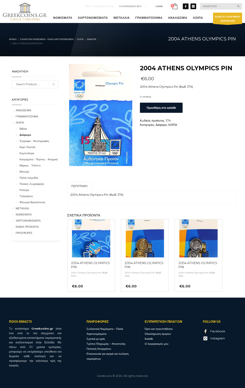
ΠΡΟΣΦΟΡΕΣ (24, 233)
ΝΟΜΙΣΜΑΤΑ (24, 214)
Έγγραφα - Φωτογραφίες (34, 141)
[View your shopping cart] (174, 6)
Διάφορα (161, 125)
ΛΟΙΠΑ (172, 125)
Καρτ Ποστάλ (27, 147)
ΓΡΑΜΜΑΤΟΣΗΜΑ (27, 116)
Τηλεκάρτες (26, 196)
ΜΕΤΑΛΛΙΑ (22, 208)
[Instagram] (193, 6)
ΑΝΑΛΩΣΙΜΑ (23, 110)
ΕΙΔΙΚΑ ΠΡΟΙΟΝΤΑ (27, 226)
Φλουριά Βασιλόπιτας (32, 202)
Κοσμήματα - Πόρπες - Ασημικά (39, 159)
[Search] (54, 84)
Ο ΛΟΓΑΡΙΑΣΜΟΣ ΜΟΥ (130, 6)
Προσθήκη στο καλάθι (161, 107)
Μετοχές (24, 171)
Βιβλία (23, 128)
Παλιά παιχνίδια (29, 177)
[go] (238, 6)
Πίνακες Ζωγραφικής (32, 184)
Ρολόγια (24, 190)
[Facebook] (186, 6)
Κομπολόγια (27, 153)
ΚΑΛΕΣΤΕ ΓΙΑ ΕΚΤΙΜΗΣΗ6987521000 (227, 18)
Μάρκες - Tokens (30, 165)
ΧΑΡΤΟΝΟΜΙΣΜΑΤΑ (28, 220)
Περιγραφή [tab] (79, 186)
